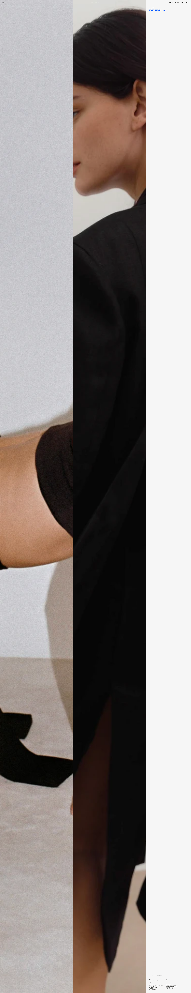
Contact (187, 2)
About (182, 2)
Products (177, 2)
